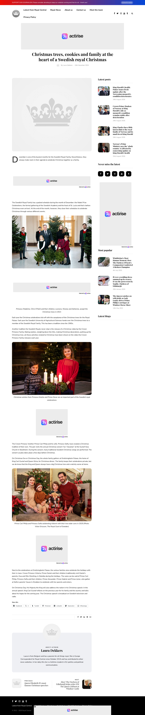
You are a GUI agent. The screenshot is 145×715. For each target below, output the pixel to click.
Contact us (81, 10)
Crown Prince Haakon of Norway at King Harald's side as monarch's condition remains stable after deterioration (122, 112)
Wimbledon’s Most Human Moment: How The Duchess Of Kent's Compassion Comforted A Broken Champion (123, 262)
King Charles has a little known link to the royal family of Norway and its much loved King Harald (123, 130)
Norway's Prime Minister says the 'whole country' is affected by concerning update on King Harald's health (123, 148)
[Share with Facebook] (78, 617)
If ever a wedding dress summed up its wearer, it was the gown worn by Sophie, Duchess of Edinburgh (123, 281)
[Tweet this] (81, 617)
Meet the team (96, 10)
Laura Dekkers (67, 65)
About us (69, 10)
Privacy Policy (29, 17)
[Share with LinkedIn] (84, 617)
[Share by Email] (90, 617)
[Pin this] (87, 617)
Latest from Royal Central (34, 10)
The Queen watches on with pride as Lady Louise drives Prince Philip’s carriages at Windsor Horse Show (122, 300)
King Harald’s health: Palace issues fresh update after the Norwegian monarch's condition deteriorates (122, 91)
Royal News (55, 10)
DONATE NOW (127, 2)
